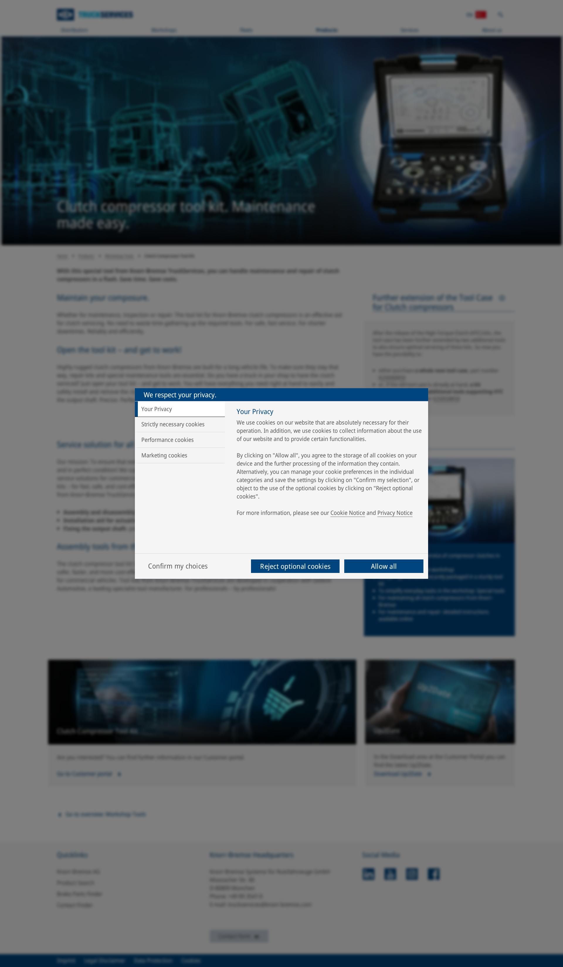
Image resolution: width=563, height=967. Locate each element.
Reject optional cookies (295, 566)
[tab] (180, 409)
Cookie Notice (347, 513)
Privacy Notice (395, 513)
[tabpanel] (329, 463)
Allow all (384, 566)
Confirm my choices (178, 566)
